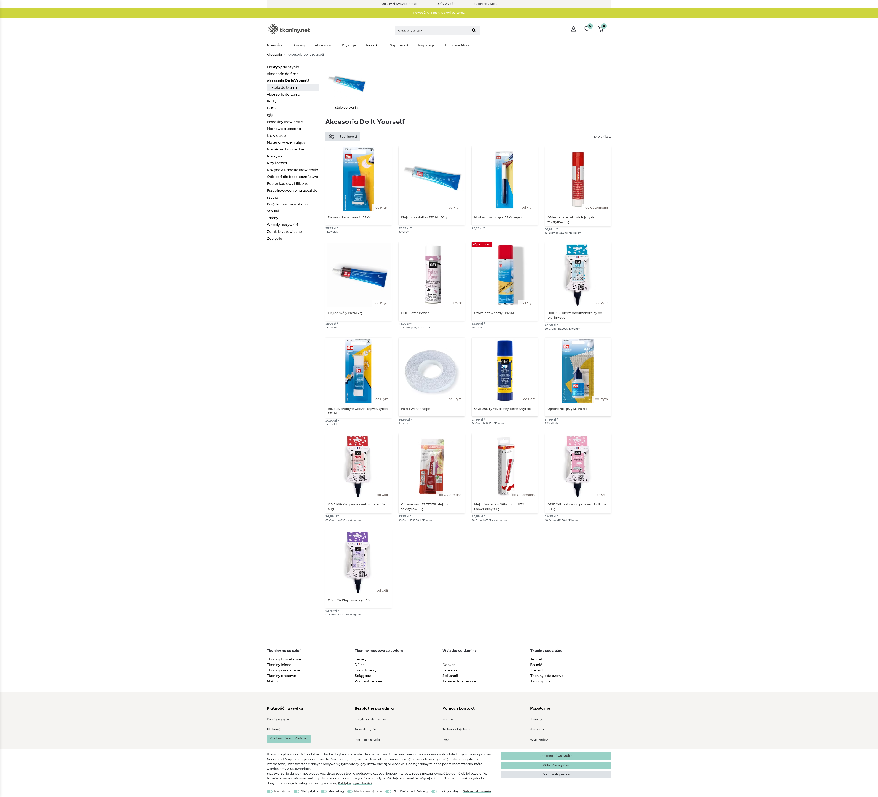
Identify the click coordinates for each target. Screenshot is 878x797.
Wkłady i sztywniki (282, 225)
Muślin (272, 681)
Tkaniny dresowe (281, 676)
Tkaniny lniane (279, 665)
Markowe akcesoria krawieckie (284, 132)
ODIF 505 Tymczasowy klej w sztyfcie (502, 409)
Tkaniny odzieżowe (547, 676)
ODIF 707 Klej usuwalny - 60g (350, 600)
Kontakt (448, 719)
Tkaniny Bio (540, 681)
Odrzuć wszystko (556, 765)
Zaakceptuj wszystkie (556, 755)
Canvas (448, 665)
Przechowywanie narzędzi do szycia (292, 194)
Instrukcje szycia (367, 739)
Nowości (274, 45)
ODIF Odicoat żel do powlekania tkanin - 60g (577, 507)
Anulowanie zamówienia (288, 738)
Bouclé (536, 665)
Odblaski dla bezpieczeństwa (292, 177)
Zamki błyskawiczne (284, 231)
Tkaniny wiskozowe (283, 670)
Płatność (273, 729)
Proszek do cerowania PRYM (349, 217)
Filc (445, 659)
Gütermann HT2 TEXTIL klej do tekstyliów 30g (424, 507)
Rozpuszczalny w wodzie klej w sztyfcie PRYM (358, 411)
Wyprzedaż (398, 45)
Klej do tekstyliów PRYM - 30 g (424, 217)
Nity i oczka (277, 163)
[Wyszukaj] (474, 30)
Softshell (450, 676)
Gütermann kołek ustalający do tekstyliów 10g (571, 220)
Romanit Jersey (368, 681)
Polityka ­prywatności (355, 783)
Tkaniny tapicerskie (459, 681)
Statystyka (309, 791)
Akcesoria (323, 45)
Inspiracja (426, 45)
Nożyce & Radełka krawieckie (292, 170)
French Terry (366, 670)
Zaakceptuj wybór (556, 774)
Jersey (361, 659)
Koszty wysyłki (278, 719)
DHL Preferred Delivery (410, 791)
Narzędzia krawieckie (285, 149)
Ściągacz (363, 676)
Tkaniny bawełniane (284, 659)
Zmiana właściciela (456, 729)
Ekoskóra (450, 670)
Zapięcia (274, 238)
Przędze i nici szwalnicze (288, 204)
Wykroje (349, 45)
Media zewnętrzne (368, 791)
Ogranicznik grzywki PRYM (567, 409)
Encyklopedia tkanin (370, 719)
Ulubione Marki (457, 45)
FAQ (445, 739)
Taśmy (272, 218)
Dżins (359, 665)
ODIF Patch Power (415, 313)
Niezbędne (282, 791)
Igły (270, 115)
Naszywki (275, 156)
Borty (271, 101)
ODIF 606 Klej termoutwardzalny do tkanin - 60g (574, 315)
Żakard (536, 670)
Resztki (372, 45)
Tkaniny (298, 45)
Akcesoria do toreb (283, 94)
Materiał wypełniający (286, 142)
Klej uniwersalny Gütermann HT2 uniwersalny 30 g (499, 507)
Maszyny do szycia (283, 67)
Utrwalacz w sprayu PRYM (494, 313)
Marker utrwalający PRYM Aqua (498, 217)
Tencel (536, 659)
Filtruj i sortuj (347, 136)
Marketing (336, 791)
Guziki (272, 108)
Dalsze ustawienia (477, 791)
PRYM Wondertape (415, 409)
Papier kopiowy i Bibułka (287, 183)
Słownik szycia (365, 729)
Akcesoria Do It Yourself (288, 81)
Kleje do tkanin (284, 87)
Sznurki (273, 211)
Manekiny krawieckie (285, 122)
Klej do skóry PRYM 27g (345, 313)
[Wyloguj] (573, 29)
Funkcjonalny (449, 791)
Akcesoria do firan (282, 74)
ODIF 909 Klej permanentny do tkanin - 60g (357, 507)
